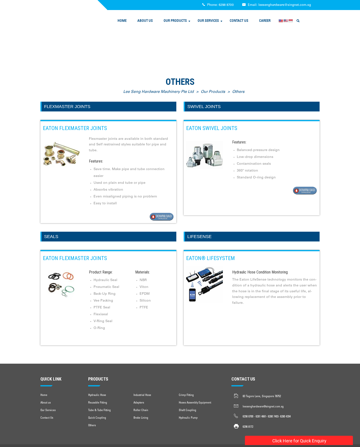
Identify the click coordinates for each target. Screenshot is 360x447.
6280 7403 (273, 416)
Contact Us (239, 20)
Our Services (208, 20)
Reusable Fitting (97, 402)
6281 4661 (261, 416)
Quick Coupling (97, 417)
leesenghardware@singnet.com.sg (284, 5)
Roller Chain (140, 410)
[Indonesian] (290, 20)
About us (145, 20)
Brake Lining (140, 417)
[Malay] (285, 20)
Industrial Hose (142, 395)
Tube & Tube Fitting (99, 410)
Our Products (175, 20)
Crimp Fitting (186, 395)
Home (122, 20)
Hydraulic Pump (188, 417)
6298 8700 (226, 5)
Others (92, 425)
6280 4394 (285, 416)
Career (265, 20)
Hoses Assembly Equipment (195, 402)
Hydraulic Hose (97, 395)
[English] (280, 20)
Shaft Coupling (187, 410)
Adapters (138, 402)
